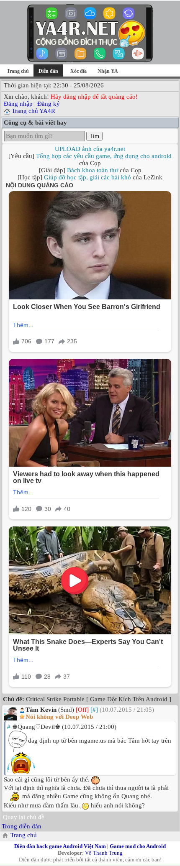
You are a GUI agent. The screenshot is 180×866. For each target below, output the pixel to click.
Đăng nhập (18, 103)
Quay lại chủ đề (23, 817)
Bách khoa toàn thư (92, 170)
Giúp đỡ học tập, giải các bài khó (87, 177)
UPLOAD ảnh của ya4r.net (90, 149)
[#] (94, 709)
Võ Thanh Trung (104, 853)
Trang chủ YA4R (33, 110)
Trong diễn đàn (21, 826)
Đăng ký (48, 103)
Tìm (94, 136)
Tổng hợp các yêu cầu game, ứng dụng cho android (104, 156)
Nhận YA (108, 71)
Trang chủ (18, 71)
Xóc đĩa (78, 71)
